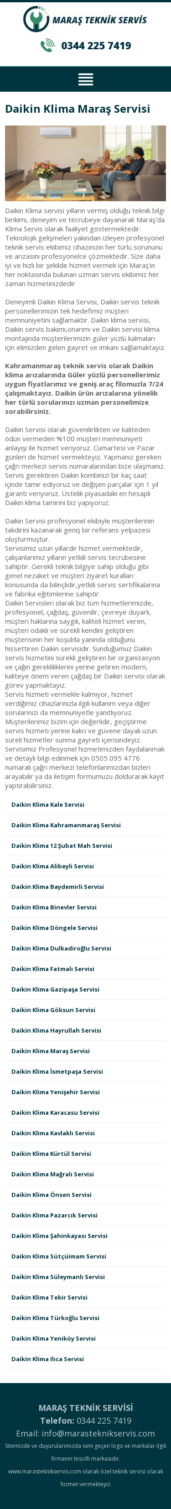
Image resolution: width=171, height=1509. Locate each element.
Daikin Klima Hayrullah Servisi (56, 1030)
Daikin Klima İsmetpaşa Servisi (57, 1071)
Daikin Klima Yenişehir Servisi (55, 1092)
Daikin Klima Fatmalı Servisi (52, 969)
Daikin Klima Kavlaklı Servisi (53, 1133)
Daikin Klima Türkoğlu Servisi (55, 1318)
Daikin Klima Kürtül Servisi (51, 1153)
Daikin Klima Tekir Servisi (49, 1297)
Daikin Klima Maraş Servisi (50, 1051)
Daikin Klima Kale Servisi (47, 804)
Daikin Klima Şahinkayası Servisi (59, 1236)
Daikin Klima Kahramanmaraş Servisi (66, 825)
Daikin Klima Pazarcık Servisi (54, 1215)
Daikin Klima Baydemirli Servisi (57, 886)
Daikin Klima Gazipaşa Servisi (55, 989)
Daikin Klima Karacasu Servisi (55, 1112)
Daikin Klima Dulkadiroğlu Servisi (61, 948)
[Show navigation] (85, 78)
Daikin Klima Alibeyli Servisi (52, 866)
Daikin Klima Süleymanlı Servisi (58, 1277)
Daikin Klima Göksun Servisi (53, 1010)
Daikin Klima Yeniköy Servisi (53, 1338)
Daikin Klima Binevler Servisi (54, 907)
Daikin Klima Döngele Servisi (54, 928)
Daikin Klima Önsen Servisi (51, 1194)
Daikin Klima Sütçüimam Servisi (58, 1256)
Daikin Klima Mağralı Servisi (52, 1174)
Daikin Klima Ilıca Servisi (47, 1359)
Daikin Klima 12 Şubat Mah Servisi (61, 845)
